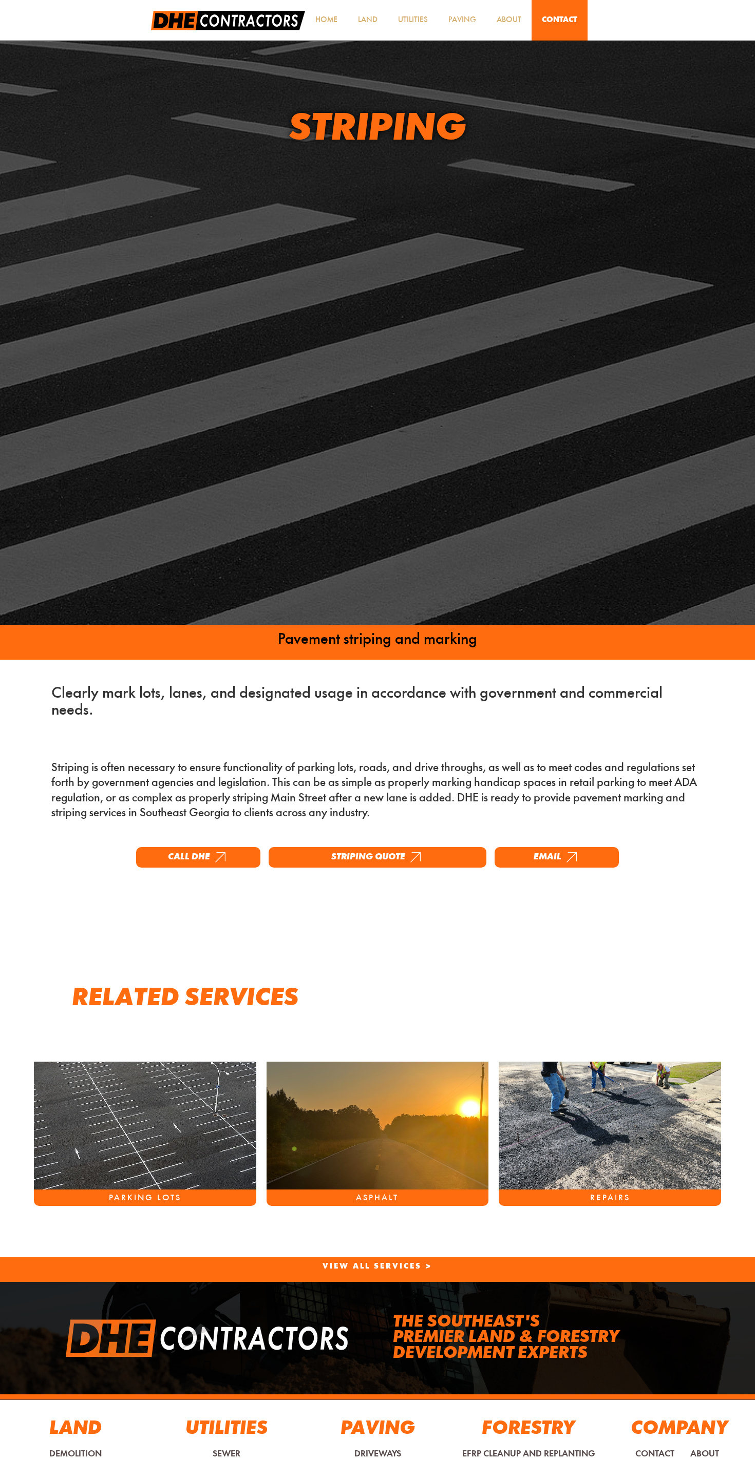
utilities (413, 20)
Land (368, 20)
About (509, 20)
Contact (559, 20)
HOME (326, 20)
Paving (462, 20)
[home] (228, 20)
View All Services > (377, 1267)
